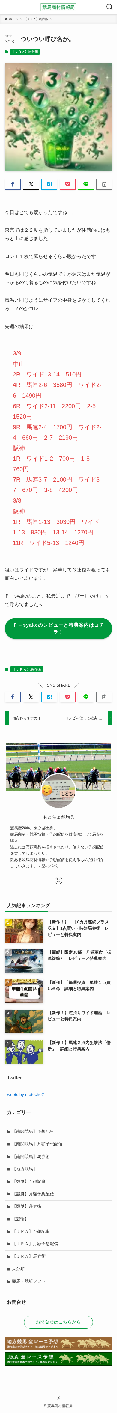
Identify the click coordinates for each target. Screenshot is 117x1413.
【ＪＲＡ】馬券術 (25, 51)
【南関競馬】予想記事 (33, 1131)
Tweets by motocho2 (24, 1094)
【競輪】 (20, 1218)
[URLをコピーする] (104, 184)
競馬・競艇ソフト (29, 1281)
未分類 (18, 1268)
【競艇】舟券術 (26, 1206)
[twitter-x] (58, 880)
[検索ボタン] (110, 7)
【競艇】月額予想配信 (33, 1194)
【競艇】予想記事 (29, 1181)
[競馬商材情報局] (58, 7)
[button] (13, 184)
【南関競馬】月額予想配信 (37, 1143)
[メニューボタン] (7, 7)
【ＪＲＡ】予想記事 (31, 1231)
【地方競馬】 (24, 1168)
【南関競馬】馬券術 (31, 1156)
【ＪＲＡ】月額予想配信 (35, 1243)
